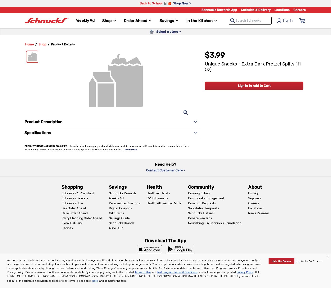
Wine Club (116, 228)
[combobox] (250, 21)
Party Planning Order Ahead (82, 218)
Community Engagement (206, 198)
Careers (299, 10)
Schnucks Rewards (122, 193)
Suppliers (254, 198)
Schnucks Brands (121, 223)
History (253, 193)
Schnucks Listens (201, 213)
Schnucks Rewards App (219, 10)
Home (29, 44)
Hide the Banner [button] (281, 261)
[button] (309, 261)
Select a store (167, 32)
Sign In (288, 20)
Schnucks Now (72, 203)
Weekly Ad (85, 20)
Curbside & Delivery (256, 10)
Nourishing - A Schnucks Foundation (214, 223)
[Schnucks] (47, 21)
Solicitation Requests (203, 208)
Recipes (67, 228)
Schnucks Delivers (75, 198)
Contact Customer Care (164, 170)
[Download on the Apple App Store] (149, 249)
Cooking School (199, 193)
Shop (42, 44)
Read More (131, 149)
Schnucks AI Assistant (78, 193)
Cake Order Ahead (75, 213)
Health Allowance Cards (164, 203)
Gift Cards (116, 213)
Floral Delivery (72, 223)
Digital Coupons (120, 208)
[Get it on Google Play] (180, 249)
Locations (282, 10)
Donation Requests (202, 203)
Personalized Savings (124, 203)
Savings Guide (119, 218)
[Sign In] (302, 20)
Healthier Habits (158, 193)
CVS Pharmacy (157, 198)
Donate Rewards (200, 218)
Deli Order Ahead (74, 208)
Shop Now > (182, 3)
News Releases (259, 213)
